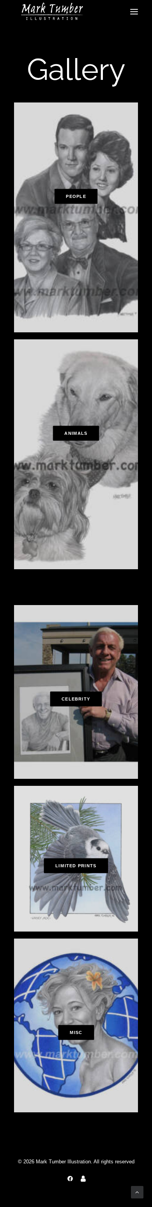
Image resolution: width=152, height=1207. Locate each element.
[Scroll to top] (137, 1191)
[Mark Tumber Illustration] (52, 11)
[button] (134, 11)
